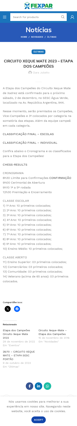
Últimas (51, 37)
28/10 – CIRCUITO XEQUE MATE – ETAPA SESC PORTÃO (19, 355)
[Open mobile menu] (4, 17)
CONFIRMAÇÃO (60, 178)
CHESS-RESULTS (15, 164)
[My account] (72, 17)
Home (24, 37)
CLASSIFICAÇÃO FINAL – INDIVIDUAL (30, 142)
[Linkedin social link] (38, 386)
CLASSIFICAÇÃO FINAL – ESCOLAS (28, 134)
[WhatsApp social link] (47, 386)
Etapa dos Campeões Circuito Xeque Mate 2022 (16, 334)
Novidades (37, 37)
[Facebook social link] (29, 386)
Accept (38, 420)
